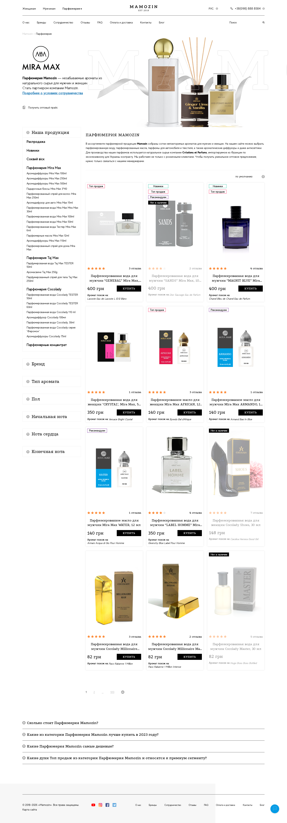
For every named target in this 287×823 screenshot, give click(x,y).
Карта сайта (29, 809)
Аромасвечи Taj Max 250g (42, 272)
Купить (129, 288)
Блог (161, 22)
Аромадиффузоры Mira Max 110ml (46, 240)
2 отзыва (195, 268)
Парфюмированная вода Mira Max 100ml (50, 216)
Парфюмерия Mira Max (44, 168)
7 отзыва (256, 512)
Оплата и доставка (121, 22)
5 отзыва (256, 636)
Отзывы (85, 22)
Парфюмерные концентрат (47, 345)
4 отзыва (256, 268)
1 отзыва (135, 392)
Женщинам (29, 8)
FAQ (99, 22)
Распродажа (36, 142)
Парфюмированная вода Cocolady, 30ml (50, 322)
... (102, 692)
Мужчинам (49, 8)
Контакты (146, 22)
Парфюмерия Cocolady (44, 289)
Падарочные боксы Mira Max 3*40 (47, 188)
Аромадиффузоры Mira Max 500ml (47, 183)
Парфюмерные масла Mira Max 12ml (48, 235)
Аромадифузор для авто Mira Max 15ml (50, 202)
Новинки (33, 150)
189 (112, 692)
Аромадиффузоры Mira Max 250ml (47, 178)
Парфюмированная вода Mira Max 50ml (50, 221)
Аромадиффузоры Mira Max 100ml (47, 173)
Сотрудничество (63, 22)
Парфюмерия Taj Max (43, 258)
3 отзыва (135, 268)
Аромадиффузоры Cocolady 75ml (46, 336)
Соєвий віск (36, 159)
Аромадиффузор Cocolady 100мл (46, 317)
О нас (25, 22)
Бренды (41, 22)
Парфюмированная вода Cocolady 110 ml (51, 312)
